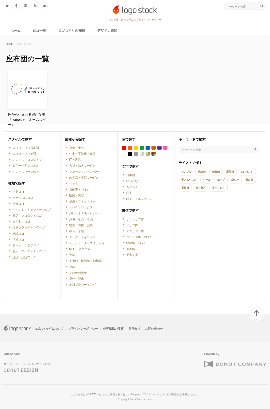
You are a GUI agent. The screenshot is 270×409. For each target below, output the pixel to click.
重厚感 (230, 171)
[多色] (154, 154)
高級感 (185, 187)
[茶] (154, 148)
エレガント (246, 171)
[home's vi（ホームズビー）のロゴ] (27, 107)
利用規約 (174, 394)
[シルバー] (142, 154)
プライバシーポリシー (83, 328)
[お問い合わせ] (44, 6)
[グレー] (136, 154)
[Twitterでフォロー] (7, 6)
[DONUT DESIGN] (21, 369)
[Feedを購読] (35, 6)
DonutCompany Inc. (141, 399)
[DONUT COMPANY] (235, 364)
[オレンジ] (130, 148)
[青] (148, 148)
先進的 (202, 171)
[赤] (124, 148)
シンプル (186, 171)
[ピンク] (165, 148)
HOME (10, 43)
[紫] (159, 148)
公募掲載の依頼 (113, 328)
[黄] (136, 148)
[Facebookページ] (16, 6)
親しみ (235, 179)
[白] (124, 154)
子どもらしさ (189, 179)
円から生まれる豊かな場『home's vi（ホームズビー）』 (27, 119)
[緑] (142, 148)
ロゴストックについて (49, 328)
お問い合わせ (154, 328)
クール (207, 179)
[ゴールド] (148, 154)
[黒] (130, 154)
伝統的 (216, 171)
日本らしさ (218, 187)
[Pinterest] (25, 6)
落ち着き (201, 187)
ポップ (221, 179)
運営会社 (134, 328)
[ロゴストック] (135, 10)
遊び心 (249, 179)
